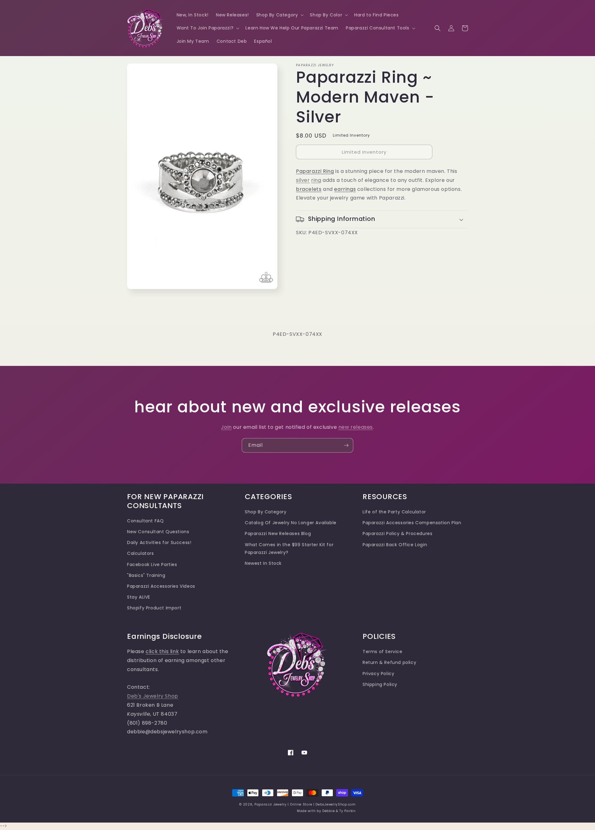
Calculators (140, 553)
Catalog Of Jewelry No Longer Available (291, 523)
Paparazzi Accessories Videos (161, 586)
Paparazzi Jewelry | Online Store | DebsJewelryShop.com (305, 804)
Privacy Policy (378, 673)
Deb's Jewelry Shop (152, 696)
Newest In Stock (263, 563)
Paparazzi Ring (315, 171)
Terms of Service (383, 651)
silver (303, 180)
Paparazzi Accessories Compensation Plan (412, 523)
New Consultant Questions (158, 532)
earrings (345, 189)
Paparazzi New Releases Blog (278, 533)
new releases (355, 427)
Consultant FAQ (145, 521)
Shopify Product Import (154, 608)
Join (226, 427)
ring (316, 180)
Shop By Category (266, 512)
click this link (162, 651)
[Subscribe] (346, 445)
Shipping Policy (380, 684)
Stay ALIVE (138, 597)
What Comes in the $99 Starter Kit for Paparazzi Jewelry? (289, 549)
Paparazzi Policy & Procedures (397, 533)
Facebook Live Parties (152, 564)
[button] (279, 14)
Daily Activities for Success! (159, 542)
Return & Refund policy (389, 662)
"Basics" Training (146, 575)
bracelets (308, 189)
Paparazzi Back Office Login (395, 545)
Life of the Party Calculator (394, 512)
